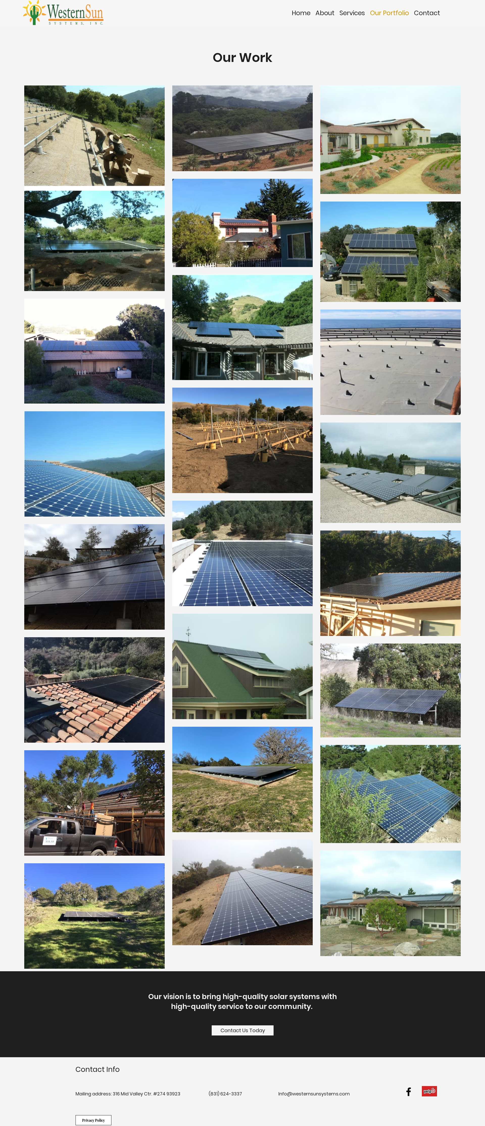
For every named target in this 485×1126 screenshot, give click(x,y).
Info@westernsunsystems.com (314, 1094)
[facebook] (408, 1091)
